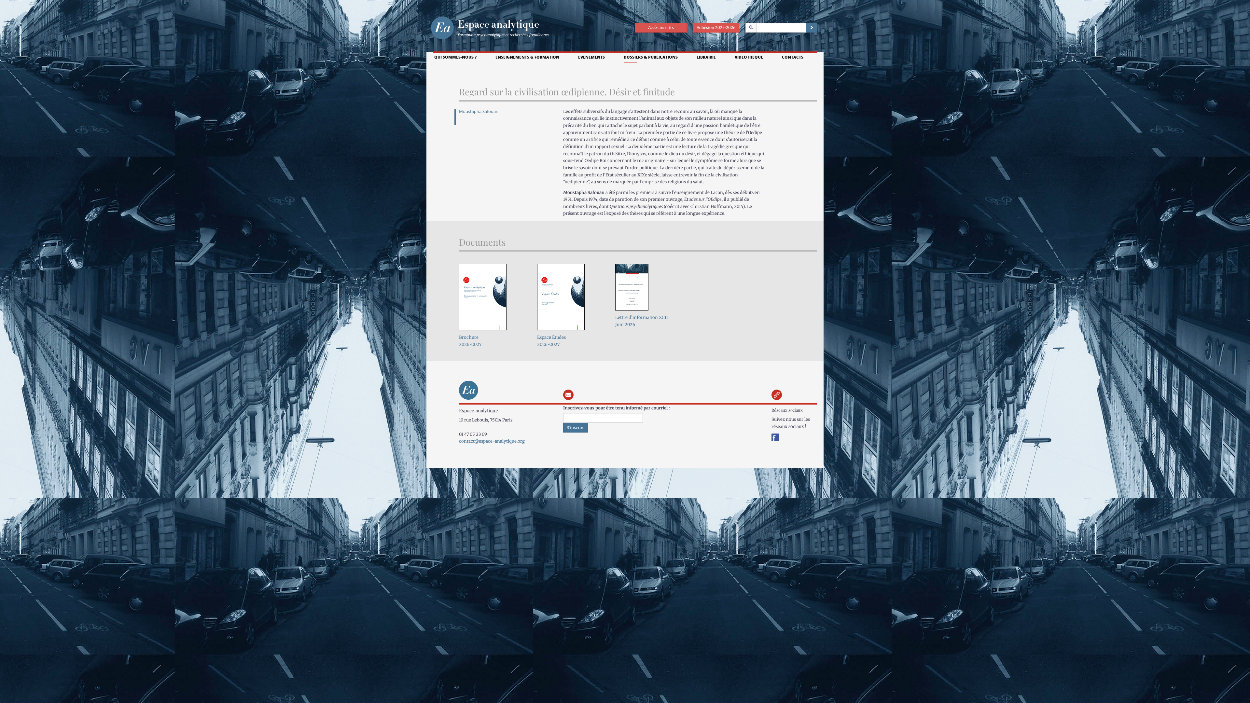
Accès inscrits (661, 27)
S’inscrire (575, 427)
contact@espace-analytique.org (492, 441)
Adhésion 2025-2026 (716, 27)
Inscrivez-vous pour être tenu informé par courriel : (616, 408)
